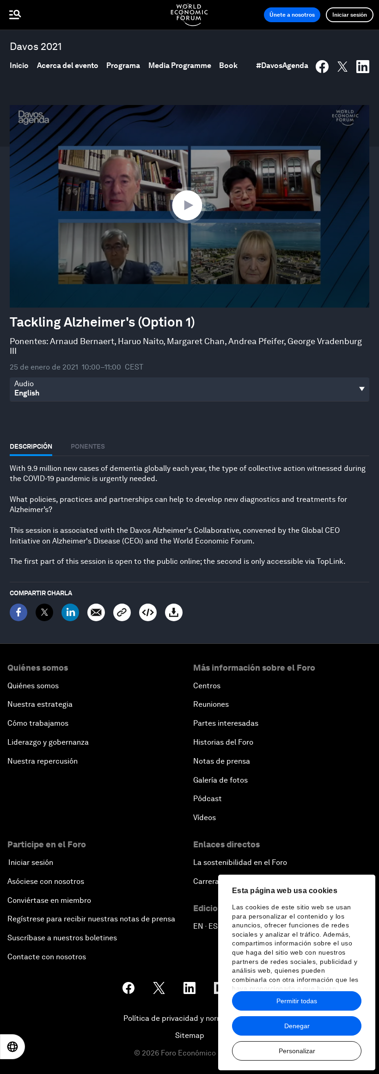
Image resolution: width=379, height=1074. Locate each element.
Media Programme (179, 65)
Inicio (19, 65)
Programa (123, 65)
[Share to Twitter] (342, 66)
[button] (189, 206)
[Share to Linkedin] (362, 66)
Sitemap (189, 1035)
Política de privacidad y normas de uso (189, 1018)
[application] (189, 206)
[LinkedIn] (70, 612)
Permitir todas (296, 1001)
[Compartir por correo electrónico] (96, 612)
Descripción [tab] (31, 446)
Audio (24, 384)
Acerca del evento (67, 65)
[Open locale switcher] (12, 1047)
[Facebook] (18, 612)
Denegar (297, 1026)
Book (228, 65)
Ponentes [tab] (88, 446)
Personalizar (297, 1051)
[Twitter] (44, 612)
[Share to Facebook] (322, 66)
